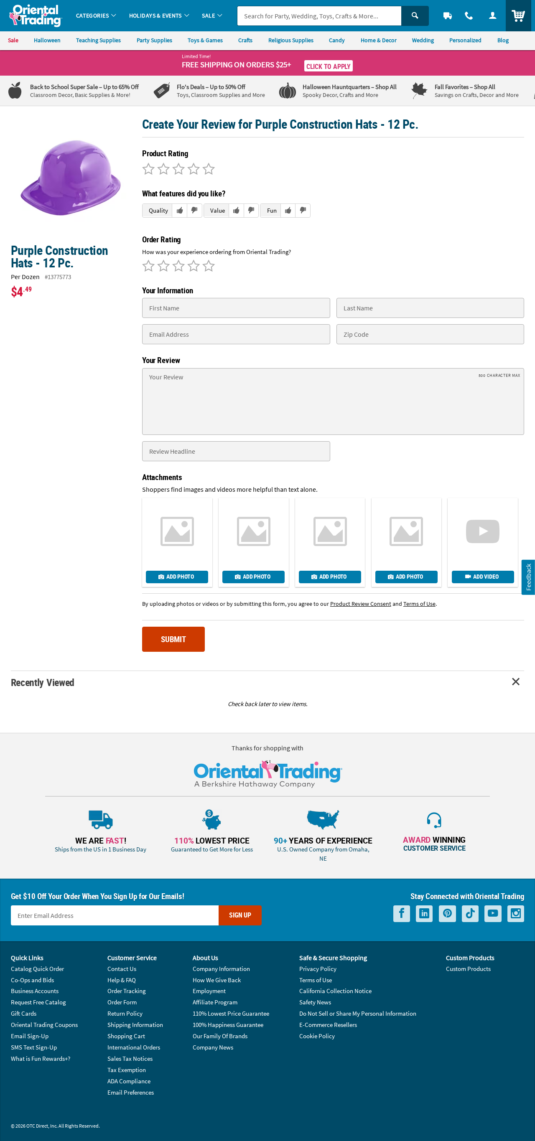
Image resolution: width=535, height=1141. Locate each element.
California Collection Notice (335, 991)
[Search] (415, 16)
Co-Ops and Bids (32, 980)
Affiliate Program (215, 1002)
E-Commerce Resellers (328, 1025)
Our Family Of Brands (220, 1036)
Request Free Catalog (38, 1002)
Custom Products (468, 969)
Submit (173, 639)
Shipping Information (135, 1025)
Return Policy (125, 1013)
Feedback (528, 577)
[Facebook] (401, 913)
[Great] (192, 170)
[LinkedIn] (424, 913)
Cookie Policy (317, 1036)
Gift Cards (23, 1013)
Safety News (315, 1002)
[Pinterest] (447, 913)
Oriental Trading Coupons (44, 1025)
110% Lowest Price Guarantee (231, 1013)
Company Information (221, 969)
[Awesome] (207, 170)
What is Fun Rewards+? (40, 1058)
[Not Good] (148, 170)
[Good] (162, 170)
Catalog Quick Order (37, 969)
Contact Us (121, 969)
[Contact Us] (469, 15)
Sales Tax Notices (130, 1058)
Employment (209, 991)
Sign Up (240, 915)
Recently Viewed (42, 682)
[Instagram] (515, 913)
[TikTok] (470, 913)
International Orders (133, 1047)
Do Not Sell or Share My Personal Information (357, 1013)
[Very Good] (177, 170)
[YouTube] (493, 913)
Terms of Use (315, 980)
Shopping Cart (126, 1036)
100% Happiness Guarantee (228, 1025)
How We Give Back (217, 980)
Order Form (122, 1002)
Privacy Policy (317, 969)
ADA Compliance (128, 1081)
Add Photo (180, 576)
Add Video (485, 576)
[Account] (492, 15)
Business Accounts (35, 991)
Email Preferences (130, 1092)
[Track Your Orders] (448, 15)
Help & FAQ (121, 980)
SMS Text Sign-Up (34, 1047)
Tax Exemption (126, 1070)
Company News (213, 1047)
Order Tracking (126, 991)
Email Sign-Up (29, 1036)
